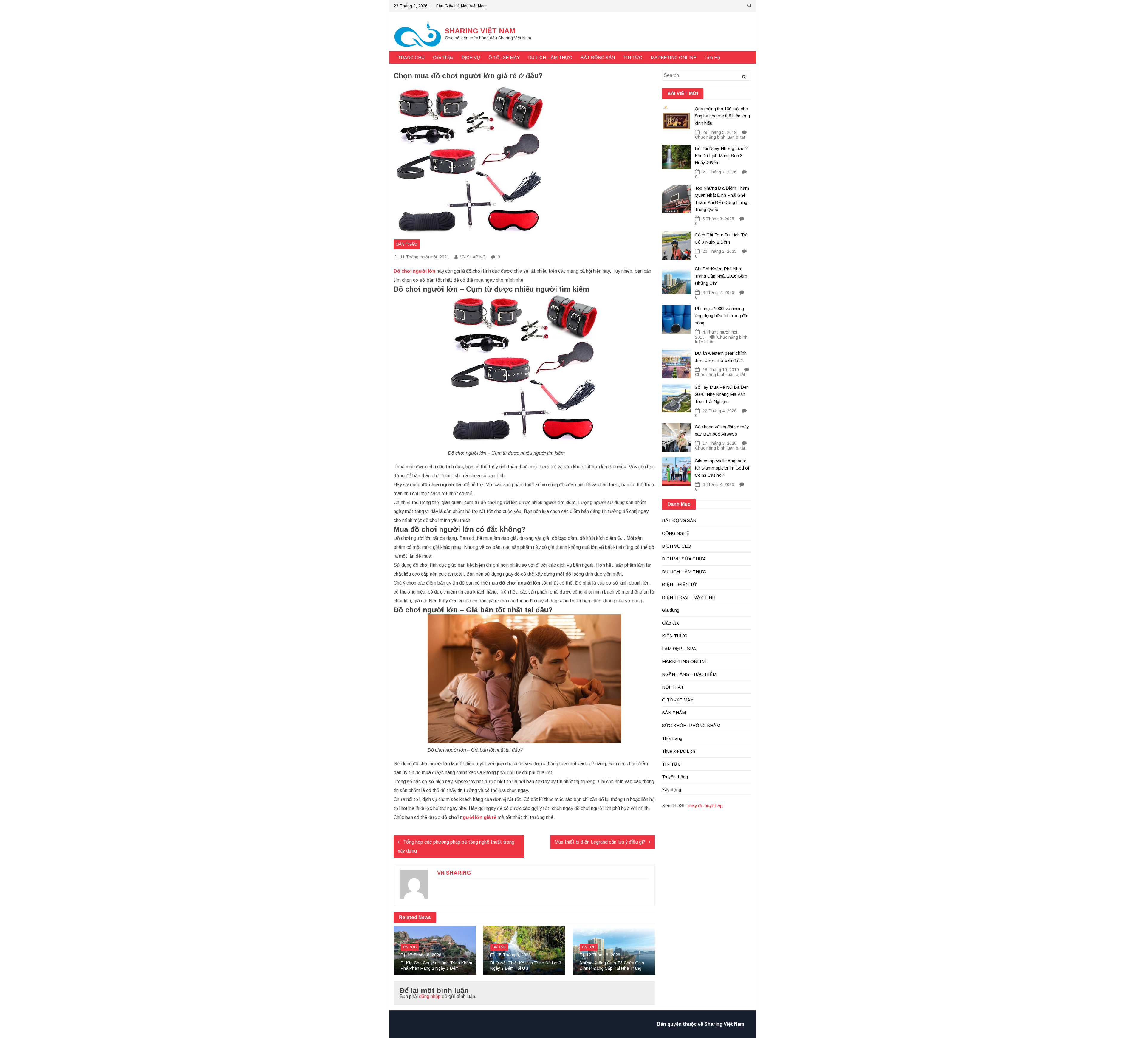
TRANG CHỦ (411, 57)
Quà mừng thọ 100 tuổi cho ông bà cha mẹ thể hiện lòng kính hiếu (722, 116)
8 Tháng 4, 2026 (718, 484)
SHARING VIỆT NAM (480, 31)
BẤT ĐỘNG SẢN (598, 57)
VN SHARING (473, 257)
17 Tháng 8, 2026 (423, 954)
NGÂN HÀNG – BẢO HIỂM (689, 674)
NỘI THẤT (673, 687)
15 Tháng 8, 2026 (513, 954)
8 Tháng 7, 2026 (718, 292)
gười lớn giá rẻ (479, 817)
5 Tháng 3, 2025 (718, 218)
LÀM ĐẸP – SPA (679, 648)
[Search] (743, 77)
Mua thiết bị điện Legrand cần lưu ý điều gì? (599, 842)
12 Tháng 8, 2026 (602, 954)
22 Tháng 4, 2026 (719, 410)
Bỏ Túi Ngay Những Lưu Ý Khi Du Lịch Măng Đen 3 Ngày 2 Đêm (721, 155)
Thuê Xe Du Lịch (678, 751)
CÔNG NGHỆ (675, 533)
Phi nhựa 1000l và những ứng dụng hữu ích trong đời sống (721, 315)
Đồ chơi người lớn (414, 271)
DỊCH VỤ (471, 57)
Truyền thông (675, 776)
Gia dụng (670, 610)
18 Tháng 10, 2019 (721, 369)
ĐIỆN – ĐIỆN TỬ (679, 584)
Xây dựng (671, 789)
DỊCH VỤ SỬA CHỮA (684, 558)
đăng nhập (430, 996)
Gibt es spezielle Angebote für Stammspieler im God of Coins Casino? (722, 468)
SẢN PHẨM (406, 244)
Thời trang (672, 738)
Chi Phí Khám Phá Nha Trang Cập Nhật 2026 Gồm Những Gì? (721, 276)
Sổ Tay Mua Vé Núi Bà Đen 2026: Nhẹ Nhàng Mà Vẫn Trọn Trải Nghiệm (722, 394)
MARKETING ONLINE (673, 57)
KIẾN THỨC (674, 635)
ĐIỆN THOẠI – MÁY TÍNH (688, 597)
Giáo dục (671, 622)
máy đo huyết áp (705, 805)
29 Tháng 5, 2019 (719, 132)
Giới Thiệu (443, 57)
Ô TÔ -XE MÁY (504, 57)
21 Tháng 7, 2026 (719, 172)
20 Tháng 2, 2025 (719, 251)
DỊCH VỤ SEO (676, 546)
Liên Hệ (712, 57)
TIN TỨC (632, 57)
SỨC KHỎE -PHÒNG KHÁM (691, 725)
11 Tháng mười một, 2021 (424, 257)
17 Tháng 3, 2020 (719, 443)
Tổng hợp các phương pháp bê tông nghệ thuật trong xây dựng (456, 846)
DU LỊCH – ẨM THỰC (550, 57)
